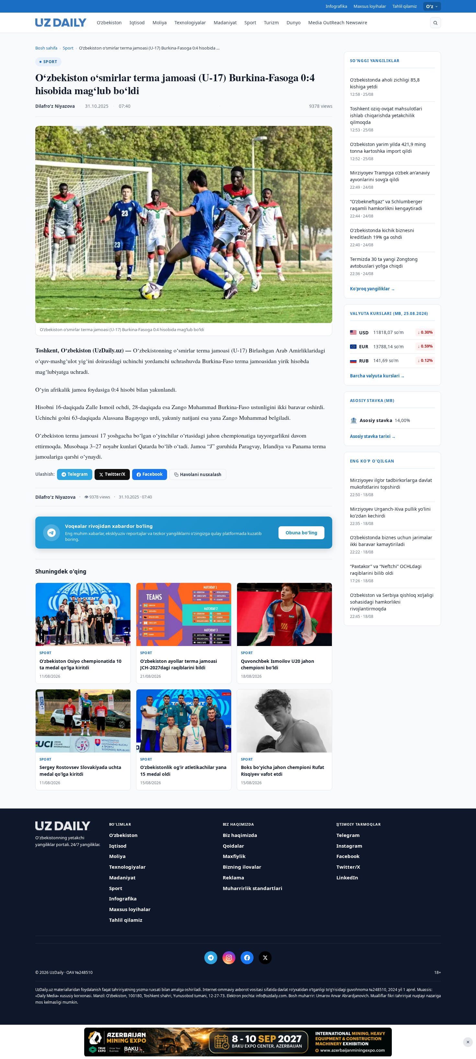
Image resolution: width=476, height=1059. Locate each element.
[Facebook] (247, 957)
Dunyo (293, 22)
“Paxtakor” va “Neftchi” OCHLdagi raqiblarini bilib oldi (386, 569)
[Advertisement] (238, 1042)
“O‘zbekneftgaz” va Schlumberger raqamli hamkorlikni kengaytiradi (386, 204)
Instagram (349, 845)
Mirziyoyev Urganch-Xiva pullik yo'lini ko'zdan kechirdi (390, 512)
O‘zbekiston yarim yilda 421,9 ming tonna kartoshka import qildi (388, 147)
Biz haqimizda (240, 835)
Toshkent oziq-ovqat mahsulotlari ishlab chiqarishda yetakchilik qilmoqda (386, 115)
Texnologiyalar (190, 22)
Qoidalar (233, 845)
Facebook (152, 474)
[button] (435, 22)
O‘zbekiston (109, 22)
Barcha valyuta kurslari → (377, 376)
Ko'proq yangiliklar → (372, 289)
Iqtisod (137, 22)
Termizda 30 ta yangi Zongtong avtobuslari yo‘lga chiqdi (384, 262)
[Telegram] (210, 957)
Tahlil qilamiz (404, 6)
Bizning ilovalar (242, 867)
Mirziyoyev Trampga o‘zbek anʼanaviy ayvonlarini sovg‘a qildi (390, 176)
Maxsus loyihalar (370, 6)
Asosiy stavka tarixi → (373, 436)
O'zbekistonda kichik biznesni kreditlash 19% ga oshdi (382, 233)
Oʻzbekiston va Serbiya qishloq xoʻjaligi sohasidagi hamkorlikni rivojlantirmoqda (392, 602)
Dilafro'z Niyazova (55, 106)
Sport (250, 22)
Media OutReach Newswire (337, 22)
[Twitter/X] (265, 957)
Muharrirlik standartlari (252, 888)
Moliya (160, 22)
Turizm (271, 22)
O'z (430, 6)
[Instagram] (228, 957)
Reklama (233, 877)
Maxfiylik (234, 856)
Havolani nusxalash (200, 474)
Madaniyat (225, 22)
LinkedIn (347, 877)
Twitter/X (115, 474)
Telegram (78, 474)
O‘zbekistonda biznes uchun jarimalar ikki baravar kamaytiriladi (391, 541)
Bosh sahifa (46, 48)
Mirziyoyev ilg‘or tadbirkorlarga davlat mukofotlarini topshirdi (391, 483)
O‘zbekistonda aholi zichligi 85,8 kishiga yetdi (385, 83)
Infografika (336, 6)
